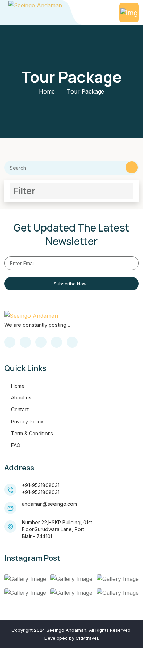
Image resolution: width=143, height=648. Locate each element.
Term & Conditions (32, 433)
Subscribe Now (70, 283)
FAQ (15, 445)
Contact (20, 409)
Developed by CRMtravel (71, 638)
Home (47, 91)
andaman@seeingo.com (49, 504)
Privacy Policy (27, 421)
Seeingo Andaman (66, 630)
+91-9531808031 (40, 485)
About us (21, 397)
